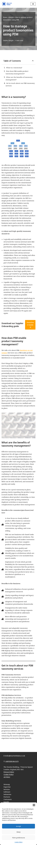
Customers (8, 799)
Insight (11, 17)
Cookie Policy (19, 842)
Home (5, 17)
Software (7, 792)
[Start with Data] (7, 3)
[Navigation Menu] (33, 4)
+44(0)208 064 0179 (11, 761)
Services (7, 789)
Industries (7, 794)
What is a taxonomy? (14, 68)
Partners (7, 797)
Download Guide (30, 323)
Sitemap (7, 784)
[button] (34, 805)
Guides (5, 40)
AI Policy (7, 777)
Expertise (7, 787)
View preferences (18, 838)
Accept (18, 826)
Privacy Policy (9, 772)
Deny (18, 832)
